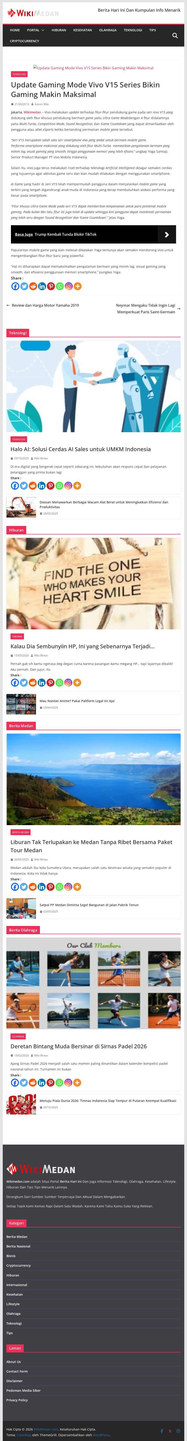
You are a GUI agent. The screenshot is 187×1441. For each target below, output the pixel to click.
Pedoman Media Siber (23, 1390)
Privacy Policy (17, 1400)
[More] (78, 286)
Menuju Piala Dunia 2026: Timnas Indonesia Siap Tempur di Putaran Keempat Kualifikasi (108, 1100)
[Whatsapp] (60, 286)
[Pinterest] (51, 286)
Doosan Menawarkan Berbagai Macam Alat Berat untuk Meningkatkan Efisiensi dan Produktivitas (104, 504)
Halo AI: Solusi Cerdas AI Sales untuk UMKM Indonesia (80, 449)
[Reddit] (33, 286)
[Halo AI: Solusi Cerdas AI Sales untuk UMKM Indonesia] (93, 386)
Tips (152, 30)
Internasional (16, 1285)
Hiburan (59, 30)
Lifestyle (13, 1304)
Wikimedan (32, 112)
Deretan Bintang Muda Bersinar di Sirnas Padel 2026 (78, 1046)
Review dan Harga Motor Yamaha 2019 (45, 305)
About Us (13, 1362)
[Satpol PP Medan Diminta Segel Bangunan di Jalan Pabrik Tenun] (21, 908)
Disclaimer (14, 1381)
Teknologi (133, 30)
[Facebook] (15, 286)
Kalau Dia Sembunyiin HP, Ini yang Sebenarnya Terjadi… (82, 646)
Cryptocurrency (24, 41)
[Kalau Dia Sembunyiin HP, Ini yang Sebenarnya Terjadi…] (93, 583)
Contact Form (17, 1371)
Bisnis (11, 1256)
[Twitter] (24, 286)
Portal (33, 30)
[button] (41, 30)
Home (15, 30)
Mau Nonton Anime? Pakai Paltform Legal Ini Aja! (77, 701)
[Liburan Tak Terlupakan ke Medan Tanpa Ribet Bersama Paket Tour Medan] (93, 779)
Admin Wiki (42, 104)
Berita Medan (20, 832)
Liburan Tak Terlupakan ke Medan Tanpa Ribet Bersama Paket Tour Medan (91, 846)
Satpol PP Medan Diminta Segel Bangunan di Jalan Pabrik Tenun (89, 905)
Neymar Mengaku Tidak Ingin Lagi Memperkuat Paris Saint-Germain (145, 308)
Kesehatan (82, 30)
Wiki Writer (41, 458)
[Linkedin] (42, 286)
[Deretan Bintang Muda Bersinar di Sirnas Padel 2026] (93, 983)
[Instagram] (69, 286)
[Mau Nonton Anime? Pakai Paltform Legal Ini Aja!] (21, 704)
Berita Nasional (18, 1246)
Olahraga (108, 30)
